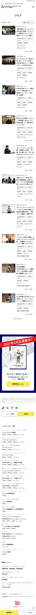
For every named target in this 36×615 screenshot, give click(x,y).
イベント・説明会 (10, 414)
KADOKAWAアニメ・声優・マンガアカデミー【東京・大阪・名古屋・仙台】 (18, 399)
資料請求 (26, 414)
